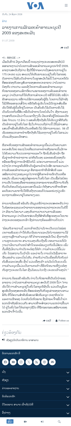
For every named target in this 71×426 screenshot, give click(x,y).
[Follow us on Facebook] (5, 362)
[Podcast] (44, 362)
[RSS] (36, 362)
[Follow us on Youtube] (13, 362)
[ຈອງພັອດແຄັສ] (52, 362)
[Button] (64, 48)
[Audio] (42, 421)
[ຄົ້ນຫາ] (59, 421)
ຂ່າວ (4, 21)
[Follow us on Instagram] (21, 362)
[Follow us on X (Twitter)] (29, 362)
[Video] (25, 421)
